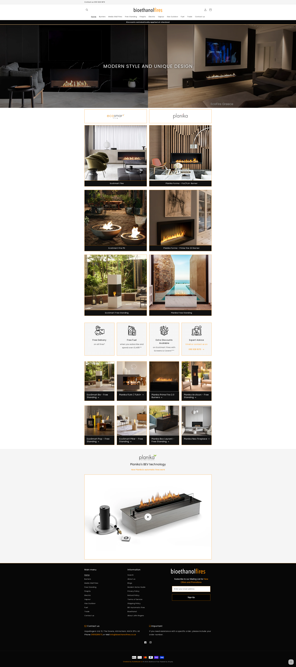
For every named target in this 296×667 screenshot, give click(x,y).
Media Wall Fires (91, 583)
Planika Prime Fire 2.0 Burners (163, 396)
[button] (86, 9)
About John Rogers (136, 615)
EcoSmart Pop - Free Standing (98, 440)
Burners (87, 579)
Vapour (87, 599)
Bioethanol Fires (154, 662)
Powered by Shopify (166, 662)
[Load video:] (148, 517)
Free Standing (90, 587)
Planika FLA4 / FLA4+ (130, 394)
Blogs (130, 583)
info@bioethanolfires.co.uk (123, 634)
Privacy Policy (133, 591)
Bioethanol (132, 611)
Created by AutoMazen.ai (133, 662)
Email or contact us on (196, 344)
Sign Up (191, 597)
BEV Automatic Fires (136, 607)
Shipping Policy (134, 603)
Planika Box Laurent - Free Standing (163, 440)
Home (86, 575)
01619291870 (97, 634)
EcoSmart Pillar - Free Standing (131, 440)
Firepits (87, 591)
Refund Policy (133, 595)
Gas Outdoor (90, 603)
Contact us (89, 615)
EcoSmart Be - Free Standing (97, 396)
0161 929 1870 (195, 349)
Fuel (86, 607)
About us (131, 579)
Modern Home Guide (136, 587)
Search (131, 575)
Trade (86, 611)
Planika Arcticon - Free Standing (196, 396)
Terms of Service (135, 599)
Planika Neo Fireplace (195, 438)
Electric (87, 595)
